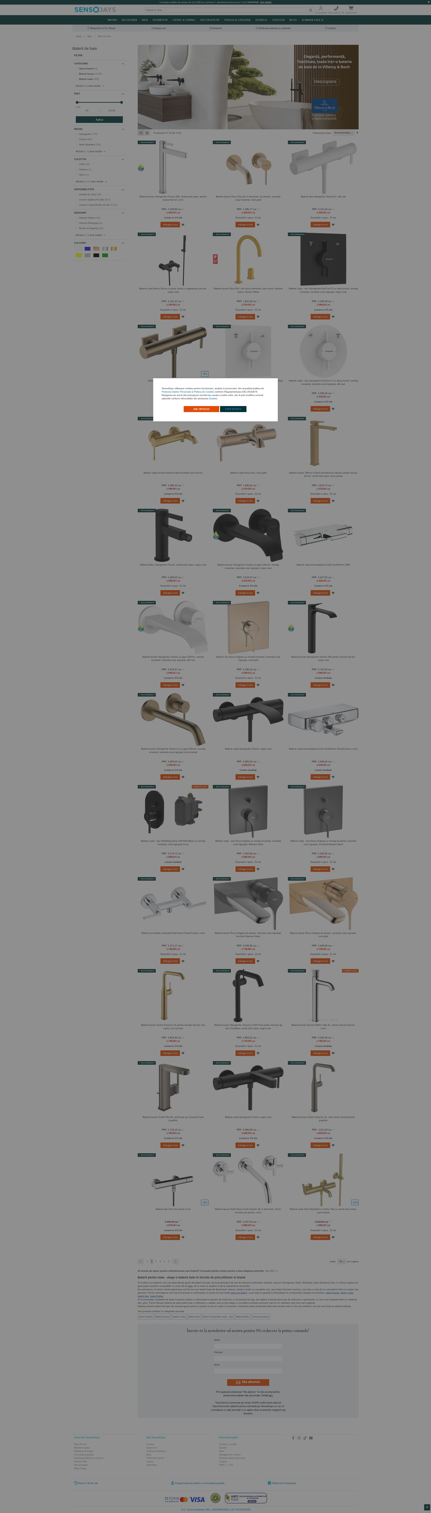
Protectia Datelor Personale (176, 391)
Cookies (213, 398)
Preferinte (233, 409)
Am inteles (201, 409)
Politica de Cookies (204, 391)
